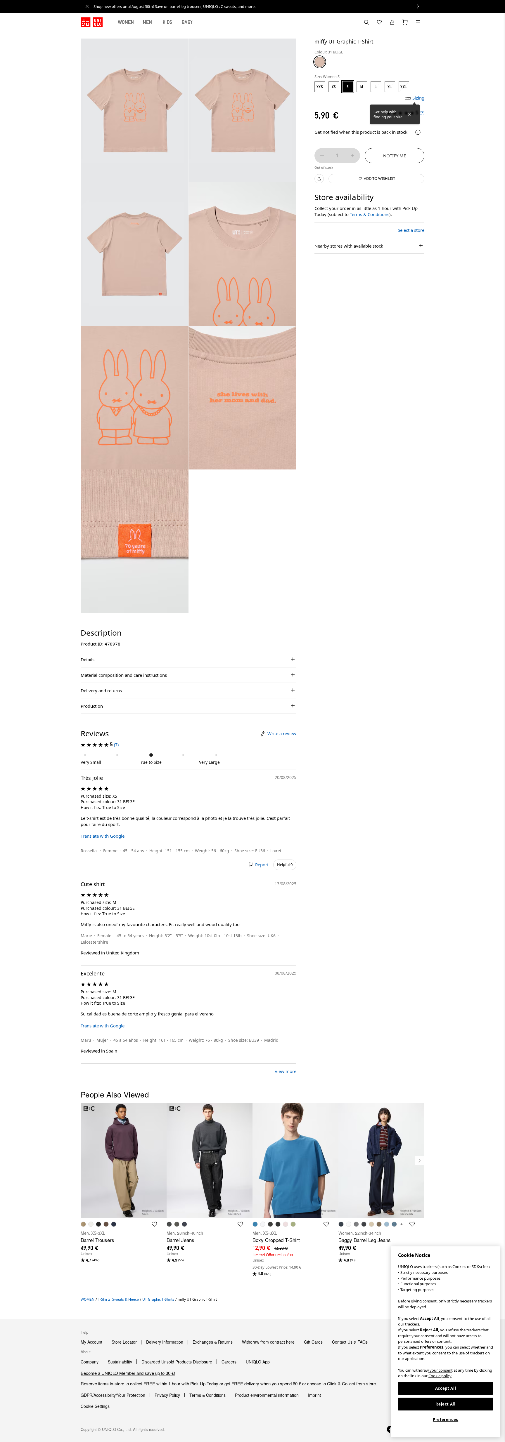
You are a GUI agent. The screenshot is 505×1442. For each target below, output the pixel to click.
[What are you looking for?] (366, 22)
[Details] (417, 132)
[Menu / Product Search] (417, 22)
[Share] (319, 178)
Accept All (445, 1388)
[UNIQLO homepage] (92, 22)
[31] (319, 62)
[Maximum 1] (352, 155)
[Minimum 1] (322, 155)
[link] (259, 6)
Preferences (445, 1419)
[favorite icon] (154, 1224)
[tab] (126, 22)
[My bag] (405, 22)
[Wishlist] (379, 22)
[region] (445, 1341)
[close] (87, 6)
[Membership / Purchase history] (392, 22)
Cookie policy (440, 1375)
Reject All (445, 1404)
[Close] (409, 114)
